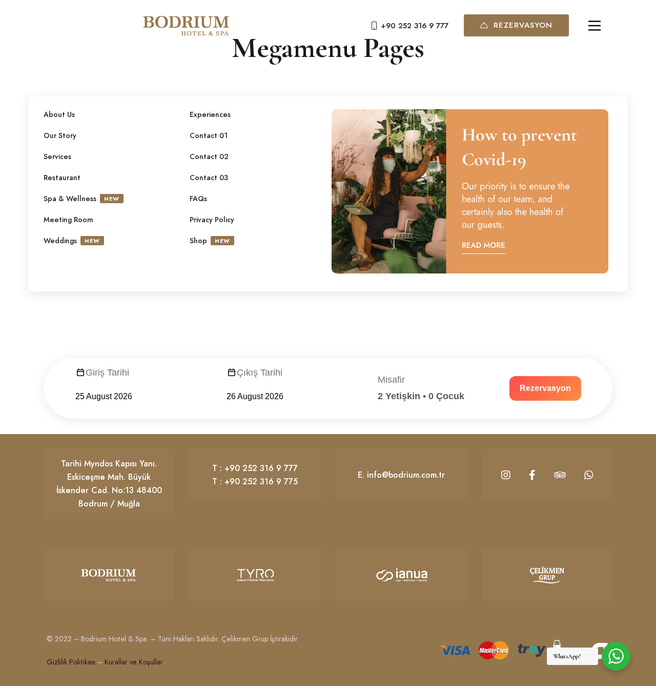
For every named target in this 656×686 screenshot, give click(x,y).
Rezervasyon (523, 25)
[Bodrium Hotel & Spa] (186, 25)
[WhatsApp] (589, 475)
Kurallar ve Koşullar (134, 662)
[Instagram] (506, 475)
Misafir (391, 380)
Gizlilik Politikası (71, 662)
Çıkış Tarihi (259, 372)
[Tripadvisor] (560, 475)
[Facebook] (532, 475)
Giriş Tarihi (107, 372)
